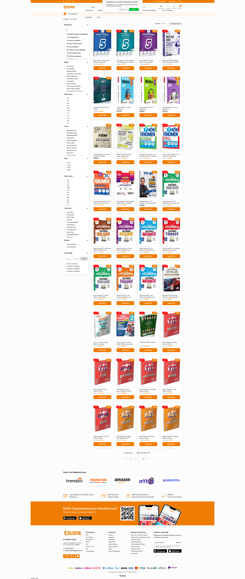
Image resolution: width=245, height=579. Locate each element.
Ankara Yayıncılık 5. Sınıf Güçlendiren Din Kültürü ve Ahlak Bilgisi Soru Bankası (171, 202)
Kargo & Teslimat (113, 546)
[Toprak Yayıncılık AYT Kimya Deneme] (102, 90)
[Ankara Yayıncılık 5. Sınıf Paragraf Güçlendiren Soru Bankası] (125, 278)
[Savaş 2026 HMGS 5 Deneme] (148, 325)
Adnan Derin (70, 138)
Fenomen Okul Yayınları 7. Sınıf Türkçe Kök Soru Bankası (170, 155)
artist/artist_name (72, 78)
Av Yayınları (70, 81)
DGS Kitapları (89, 539)
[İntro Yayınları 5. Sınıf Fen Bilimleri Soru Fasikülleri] (148, 43)
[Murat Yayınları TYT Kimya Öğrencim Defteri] (171, 372)
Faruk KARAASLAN (72, 234)
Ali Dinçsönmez (71, 155)
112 (68, 113)
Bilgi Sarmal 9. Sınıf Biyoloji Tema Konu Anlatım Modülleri (170, 296)
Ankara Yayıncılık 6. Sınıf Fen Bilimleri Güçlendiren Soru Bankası (124, 249)
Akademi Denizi (71, 71)
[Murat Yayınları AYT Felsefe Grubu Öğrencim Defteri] (125, 419)
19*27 (69, 167)
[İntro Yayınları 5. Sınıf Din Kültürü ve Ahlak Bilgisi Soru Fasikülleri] (125, 43)
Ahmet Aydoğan (72, 140)
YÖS (87, 549)
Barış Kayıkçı (70, 215)
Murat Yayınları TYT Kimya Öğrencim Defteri (169, 390)
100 (68, 98)
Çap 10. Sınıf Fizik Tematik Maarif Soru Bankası (101, 343)
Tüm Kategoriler (90, 551)
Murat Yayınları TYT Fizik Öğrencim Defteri (100, 390)
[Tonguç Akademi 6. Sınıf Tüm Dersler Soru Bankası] (102, 137)
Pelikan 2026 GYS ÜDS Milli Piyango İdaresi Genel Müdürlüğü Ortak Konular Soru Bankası (124, 155)
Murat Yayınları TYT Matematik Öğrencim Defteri (147, 390)
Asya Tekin (70, 212)
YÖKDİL (88, 542)
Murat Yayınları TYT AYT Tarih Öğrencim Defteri (101, 437)
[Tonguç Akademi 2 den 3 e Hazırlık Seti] (125, 90)
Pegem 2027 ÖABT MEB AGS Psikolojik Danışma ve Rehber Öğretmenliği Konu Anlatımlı (170, 61)
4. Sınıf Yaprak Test (73, 37)
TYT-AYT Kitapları (167, 10)
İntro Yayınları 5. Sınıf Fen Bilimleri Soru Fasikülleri (146, 61)
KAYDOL (178, 542)
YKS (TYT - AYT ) (90, 546)
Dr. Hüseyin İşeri (71, 229)
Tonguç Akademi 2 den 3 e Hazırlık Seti (123, 108)
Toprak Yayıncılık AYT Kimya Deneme (101, 108)
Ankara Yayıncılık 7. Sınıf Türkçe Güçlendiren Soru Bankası (171, 249)
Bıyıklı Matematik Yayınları (74, 91)
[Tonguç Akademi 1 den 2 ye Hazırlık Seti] (171, 90)
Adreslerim (111, 537)
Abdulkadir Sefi (71, 130)
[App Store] (175, 551)
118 (68, 118)
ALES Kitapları (90, 537)
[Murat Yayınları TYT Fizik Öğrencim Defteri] (102, 372)
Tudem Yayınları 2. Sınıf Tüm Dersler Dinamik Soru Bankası (124, 343)
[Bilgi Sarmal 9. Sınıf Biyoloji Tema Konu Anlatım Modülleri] (171, 278)
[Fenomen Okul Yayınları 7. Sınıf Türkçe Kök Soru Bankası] (171, 137)
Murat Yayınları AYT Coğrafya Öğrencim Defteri (170, 437)
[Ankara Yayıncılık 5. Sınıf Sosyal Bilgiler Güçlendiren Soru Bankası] (102, 231)
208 (68, 200)
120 (68, 120)
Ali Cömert (70, 153)
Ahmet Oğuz (71, 143)
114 (68, 116)
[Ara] (144, 7)
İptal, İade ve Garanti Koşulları (139, 535)
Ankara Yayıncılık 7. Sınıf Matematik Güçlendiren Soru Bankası (147, 249)
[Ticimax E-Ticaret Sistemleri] (122, 576)
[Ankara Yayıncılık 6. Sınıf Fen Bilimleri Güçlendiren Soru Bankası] (125, 231)
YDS (87, 544)
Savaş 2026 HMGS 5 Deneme (147, 342)
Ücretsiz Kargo (71, 247)
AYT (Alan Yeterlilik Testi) (74, 43)
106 (68, 106)
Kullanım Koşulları (136, 539)
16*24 (69, 165)
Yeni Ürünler (89, 10)
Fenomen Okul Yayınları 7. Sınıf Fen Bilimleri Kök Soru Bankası (147, 155)
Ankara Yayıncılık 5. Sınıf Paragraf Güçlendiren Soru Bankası (123, 296)
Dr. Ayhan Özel (71, 227)
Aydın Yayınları (71, 83)
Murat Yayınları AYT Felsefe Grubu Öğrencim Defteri (123, 437)
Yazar (66, 126)
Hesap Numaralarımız (114, 551)
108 (68, 108)
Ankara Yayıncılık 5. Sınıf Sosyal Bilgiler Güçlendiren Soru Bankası (102, 249)
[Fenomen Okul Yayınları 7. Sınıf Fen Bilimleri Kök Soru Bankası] (148, 137)
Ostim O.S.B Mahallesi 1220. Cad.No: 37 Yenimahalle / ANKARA (72, 543)
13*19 (69, 162)
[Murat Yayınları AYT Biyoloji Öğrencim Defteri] (148, 419)
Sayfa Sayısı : (68, 176)
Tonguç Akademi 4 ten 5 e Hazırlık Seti (146, 108)
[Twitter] (69, 556)
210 (68, 202)
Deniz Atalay (70, 225)
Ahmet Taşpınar (72, 148)
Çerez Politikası (135, 546)
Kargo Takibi (111, 542)
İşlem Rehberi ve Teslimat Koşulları (140, 537)
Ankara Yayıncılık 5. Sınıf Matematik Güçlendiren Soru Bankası (147, 296)
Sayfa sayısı (68, 94)
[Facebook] (65, 556)
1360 (68, 187)
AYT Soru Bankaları (73, 47)
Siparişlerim (111, 539)
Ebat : (66, 158)
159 (68, 192)
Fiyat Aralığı (68, 253)
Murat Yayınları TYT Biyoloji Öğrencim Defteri (169, 343)
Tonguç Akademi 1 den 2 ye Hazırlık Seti (170, 108)
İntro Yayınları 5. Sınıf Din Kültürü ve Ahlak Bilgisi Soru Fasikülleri (125, 61)
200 (68, 197)
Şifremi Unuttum (112, 544)
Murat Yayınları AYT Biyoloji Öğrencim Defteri (146, 437)
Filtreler (67, 240)
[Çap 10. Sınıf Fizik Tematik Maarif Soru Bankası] (102, 325)
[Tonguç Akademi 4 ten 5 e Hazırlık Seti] (148, 90)
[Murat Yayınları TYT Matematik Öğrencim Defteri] (148, 372)
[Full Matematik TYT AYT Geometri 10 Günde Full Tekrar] (148, 184)
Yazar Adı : (68, 208)
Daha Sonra (123, 9)
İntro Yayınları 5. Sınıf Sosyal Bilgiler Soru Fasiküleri (101, 61)
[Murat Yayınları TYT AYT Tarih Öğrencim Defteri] (102, 419)
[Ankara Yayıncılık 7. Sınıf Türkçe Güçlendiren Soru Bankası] (171, 231)
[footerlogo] (72, 533)
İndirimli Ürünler (71, 244)
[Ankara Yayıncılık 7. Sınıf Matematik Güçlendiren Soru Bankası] (148, 231)
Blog (98, 17)
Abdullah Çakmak (72, 135)
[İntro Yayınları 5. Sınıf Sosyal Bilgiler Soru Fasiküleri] (102, 43)
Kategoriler (68, 25)
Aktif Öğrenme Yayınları (74, 74)
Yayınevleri (88, 17)
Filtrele (84, 258)
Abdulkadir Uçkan (72, 133)
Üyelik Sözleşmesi (136, 542)
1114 (68, 111)
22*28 (69, 170)
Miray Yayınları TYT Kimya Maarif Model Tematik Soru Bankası (125, 202)
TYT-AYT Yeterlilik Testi (74, 53)
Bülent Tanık (70, 217)
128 (68, 123)
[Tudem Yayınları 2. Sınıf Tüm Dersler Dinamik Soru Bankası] (125, 325)
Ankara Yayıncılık (72, 76)
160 (68, 195)
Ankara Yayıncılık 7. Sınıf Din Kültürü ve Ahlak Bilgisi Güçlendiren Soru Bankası (101, 296)
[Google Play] (160, 551)
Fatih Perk (70, 237)
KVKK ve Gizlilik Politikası (138, 544)
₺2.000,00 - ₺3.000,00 (73, 269)
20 (143, 459)
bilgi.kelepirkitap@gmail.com (73, 550)
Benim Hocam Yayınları (74, 86)
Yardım (110, 549)
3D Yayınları (70, 66)
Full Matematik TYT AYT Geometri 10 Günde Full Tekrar (147, 202)
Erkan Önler (70, 232)
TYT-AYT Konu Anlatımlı (74, 56)
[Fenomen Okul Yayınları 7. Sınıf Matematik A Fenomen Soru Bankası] (102, 184)
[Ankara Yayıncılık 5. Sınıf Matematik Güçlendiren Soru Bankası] (148, 278)
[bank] (122, 568)
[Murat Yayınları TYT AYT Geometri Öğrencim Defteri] (125, 372)
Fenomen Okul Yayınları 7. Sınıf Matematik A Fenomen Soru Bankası (102, 202)
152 (68, 190)
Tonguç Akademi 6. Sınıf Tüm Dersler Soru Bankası (101, 155)
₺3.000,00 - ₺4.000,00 (73, 271)
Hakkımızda (172, 1)
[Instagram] (73, 556)
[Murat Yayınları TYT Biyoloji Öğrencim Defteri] (171, 325)
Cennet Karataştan (72, 222)
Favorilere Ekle (110, 58)
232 (68, 205)
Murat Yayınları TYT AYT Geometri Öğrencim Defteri (123, 390)
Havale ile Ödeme (136, 549)
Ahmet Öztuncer (72, 145)
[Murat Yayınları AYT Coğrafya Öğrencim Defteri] (171, 419)
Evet (134, 9)
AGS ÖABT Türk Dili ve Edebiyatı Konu (77, 34)
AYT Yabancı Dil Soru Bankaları (76, 50)
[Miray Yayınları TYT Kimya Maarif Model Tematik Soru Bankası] (125, 184)
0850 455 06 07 (69, 548)
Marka (66, 62)
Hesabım (110, 535)
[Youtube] (78, 556)
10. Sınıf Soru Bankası (73, 40)
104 (68, 103)
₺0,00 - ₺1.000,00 (72, 264)
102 (68, 101)
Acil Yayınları (70, 69)
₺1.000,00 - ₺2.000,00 (73, 266)
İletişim (180, 1)
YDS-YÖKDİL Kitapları (149, 10)
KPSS (87, 535)
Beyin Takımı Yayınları (73, 88)
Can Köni (69, 220)
